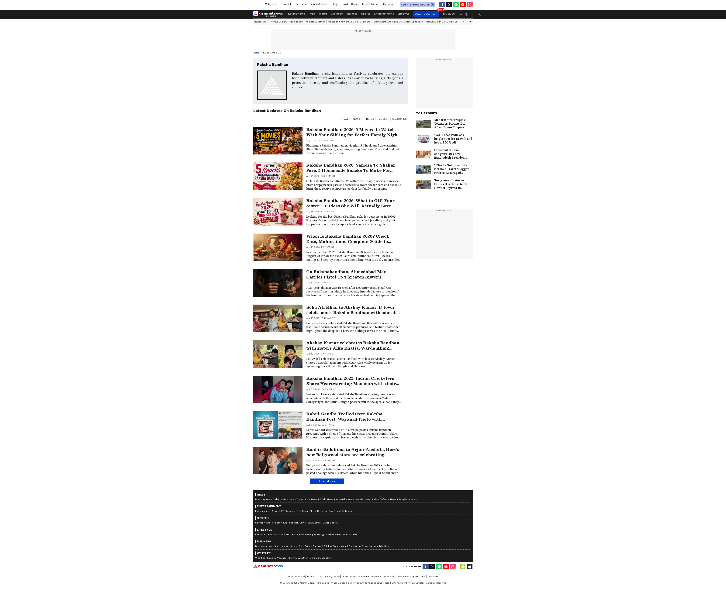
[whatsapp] (456, 4)
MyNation (388, 4)
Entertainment (384, 13)
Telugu (334, 4)
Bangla (355, 4)
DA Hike (317, 546)
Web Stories (350, 534)
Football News (297, 522)
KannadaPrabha (318, 4)
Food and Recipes (284, 534)
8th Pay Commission (335, 546)
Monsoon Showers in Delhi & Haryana (349, 21)
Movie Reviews (318, 511)
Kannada (301, 4)
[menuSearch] (479, 14)
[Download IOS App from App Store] (470, 566)
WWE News (314, 522)
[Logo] (269, 14)
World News (327, 499)
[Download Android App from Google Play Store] (463, 566)
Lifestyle (403, 13)
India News (311, 499)
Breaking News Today (267, 499)
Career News (333, 534)
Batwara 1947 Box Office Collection (446, 21)
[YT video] (463, 4)
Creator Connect (426, 14)
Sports (365, 13)
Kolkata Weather (315, 21)
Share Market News (285, 546)
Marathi (375, 4)
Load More (326, 481)
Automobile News (380, 546)
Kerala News (363, 499)
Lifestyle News (263, 534)
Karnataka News (345, 499)
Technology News (358, 546)
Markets (352, 13)
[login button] (467, 14)
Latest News (296, 13)
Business (337, 13)
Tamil (344, 4)
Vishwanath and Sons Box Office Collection (398, 21)
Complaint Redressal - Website (376, 576)
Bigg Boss (302, 511)
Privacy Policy (332, 576)
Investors (433, 576)
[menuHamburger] (473, 14)
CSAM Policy (348, 576)
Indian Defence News (384, 499)
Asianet (268, 566)
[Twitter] (449, 4)
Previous (464, 22)
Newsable (286, 4)
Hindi (365, 4)
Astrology (318, 534)
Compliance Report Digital (411, 576)
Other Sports (330, 522)
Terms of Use (314, 576)
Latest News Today (292, 499)
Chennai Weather (298, 558)
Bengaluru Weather (321, 558)
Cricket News (279, 522)
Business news (263, 546)
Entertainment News (266, 511)
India (312, 13)
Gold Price (305, 546)
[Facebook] (442, 4)
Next (470, 22)
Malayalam (271, 4)
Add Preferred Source (415, 4)
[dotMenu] (462, 14)
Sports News (262, 522)
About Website (296, 576)
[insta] (470, 4)
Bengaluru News (408, 499)
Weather (260, 558)
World (323, 13)
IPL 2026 (449, 13)
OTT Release (287, 511)
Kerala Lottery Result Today (286, 21)
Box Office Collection (341, 511)
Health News (304, 534)
